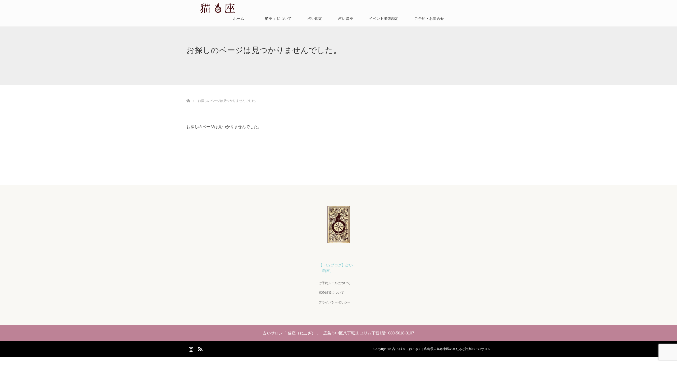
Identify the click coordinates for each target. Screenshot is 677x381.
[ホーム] (188, 95)
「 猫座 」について (276, 18)
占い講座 (345, 18)
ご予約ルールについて (334, 283)
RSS (200, 348)
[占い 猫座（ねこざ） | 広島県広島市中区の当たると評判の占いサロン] (338, 240)
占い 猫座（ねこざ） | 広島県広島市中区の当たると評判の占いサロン (441, 349)
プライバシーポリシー (334, 302)
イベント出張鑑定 (384, 18)
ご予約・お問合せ (429, 18)
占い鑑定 (315, 18)
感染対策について (331, 292)
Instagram (190, 348)
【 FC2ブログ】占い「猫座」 (336, 268)
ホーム (238, 18)
